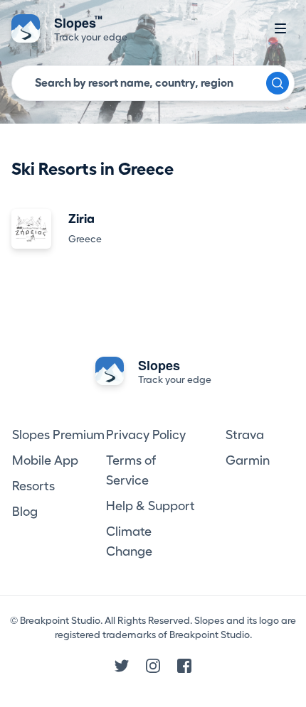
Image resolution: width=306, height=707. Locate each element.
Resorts (33, 486)
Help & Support (150, 506)
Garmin (248, 460)
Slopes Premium (58, 434)
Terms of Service (131, 470)
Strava (245, 434)
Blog (25, 511)
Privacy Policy (146, 434)
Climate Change (129, 541)
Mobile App (45, 460)
